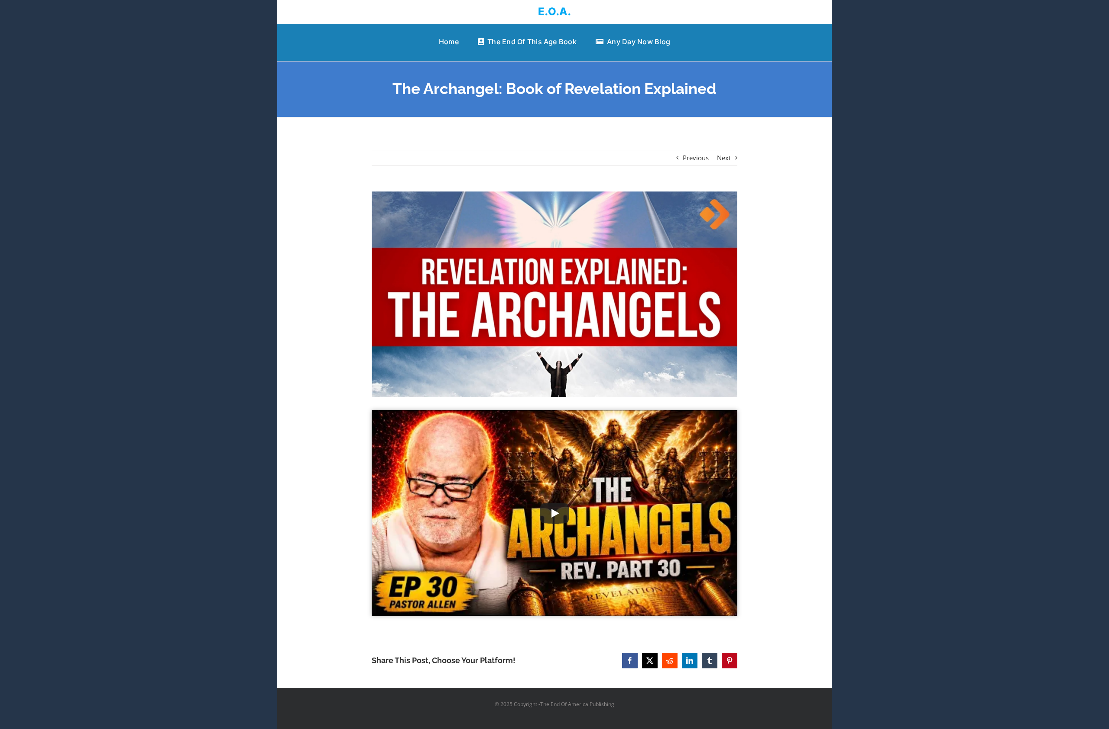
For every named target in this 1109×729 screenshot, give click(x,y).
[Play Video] (554, 513)
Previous (696, 157)
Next (724, 157)
